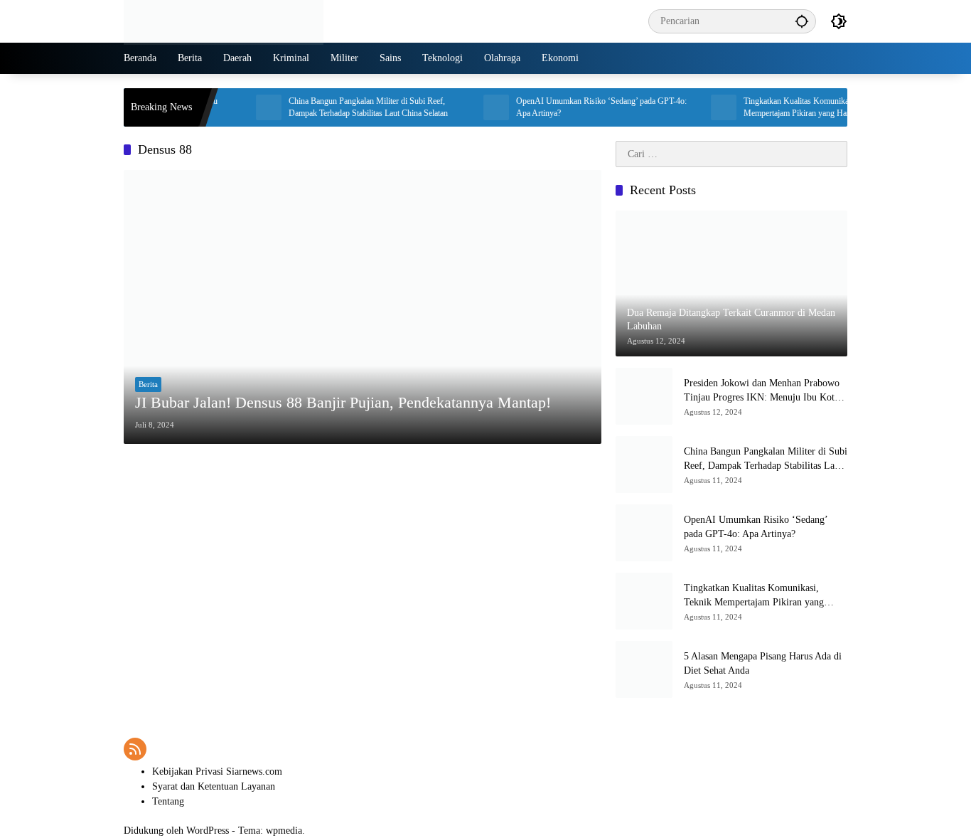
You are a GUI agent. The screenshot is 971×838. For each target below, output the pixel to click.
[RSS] (135, 749)
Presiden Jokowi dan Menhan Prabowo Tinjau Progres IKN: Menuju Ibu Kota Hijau (761, 391)
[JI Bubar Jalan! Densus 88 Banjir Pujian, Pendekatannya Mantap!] (362, 306)
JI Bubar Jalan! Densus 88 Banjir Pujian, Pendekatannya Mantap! (343, 402)
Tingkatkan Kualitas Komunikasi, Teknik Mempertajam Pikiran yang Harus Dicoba (799, 107)
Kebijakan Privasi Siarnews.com (217, 771)
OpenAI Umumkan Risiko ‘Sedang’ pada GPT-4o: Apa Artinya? (586, 107)
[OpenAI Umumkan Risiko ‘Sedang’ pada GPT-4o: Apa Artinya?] (481, 107)
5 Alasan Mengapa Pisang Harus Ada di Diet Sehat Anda (763, 663)
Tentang (168, 801)
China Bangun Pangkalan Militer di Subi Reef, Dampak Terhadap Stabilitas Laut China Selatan (353, 107)
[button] (802, 21)
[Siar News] (223, 20)
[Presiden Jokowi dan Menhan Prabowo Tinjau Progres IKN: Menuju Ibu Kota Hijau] (644, 396)
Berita (148, 384)
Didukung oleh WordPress (176, 830)
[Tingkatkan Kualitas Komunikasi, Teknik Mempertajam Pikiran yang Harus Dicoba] (708, 107)
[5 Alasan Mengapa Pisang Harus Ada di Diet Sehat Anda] (644, 669)
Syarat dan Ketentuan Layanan (213, 786)
